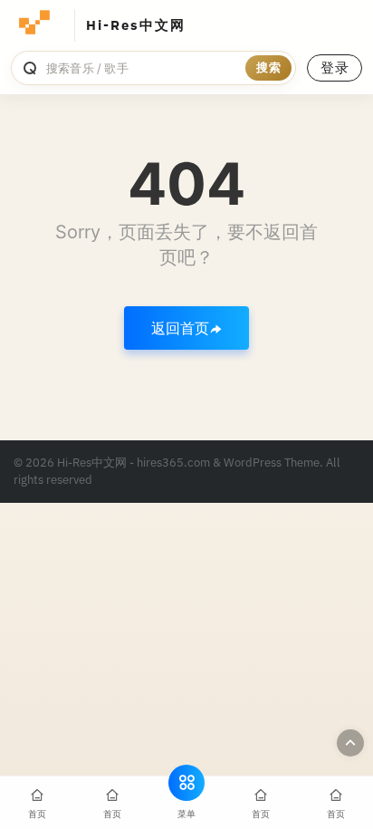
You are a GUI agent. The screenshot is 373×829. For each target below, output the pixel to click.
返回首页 (180, 328)
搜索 (268, 67)
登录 (334, 67)
